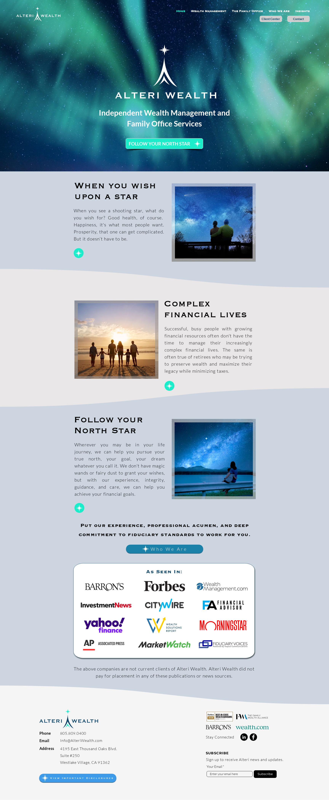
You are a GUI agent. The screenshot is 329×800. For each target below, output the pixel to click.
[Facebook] (253, 737)
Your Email (214, 766)
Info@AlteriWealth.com (81, 740)
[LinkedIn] (244, 737)
